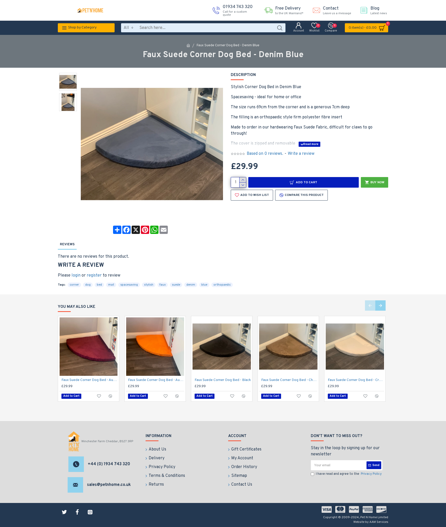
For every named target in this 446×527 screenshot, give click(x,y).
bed (99, 285)
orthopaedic (222, 285)
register (94, 275)
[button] (370, 305)
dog (88, 285)
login (76, 275)
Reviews (67, 244)
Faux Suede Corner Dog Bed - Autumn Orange (156, 380)
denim (190, 285)
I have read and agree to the (349, 474)
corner (74, 285)
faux (163, 285)
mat (111, 285)
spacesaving (129, 285)
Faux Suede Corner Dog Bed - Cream (356, 380)
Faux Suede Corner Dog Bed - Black (223, 380)
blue (204, 285)
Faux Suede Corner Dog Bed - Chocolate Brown (289, 380)
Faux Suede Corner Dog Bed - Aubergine (89, 380)
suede (176, 285)
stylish (148, 285)
